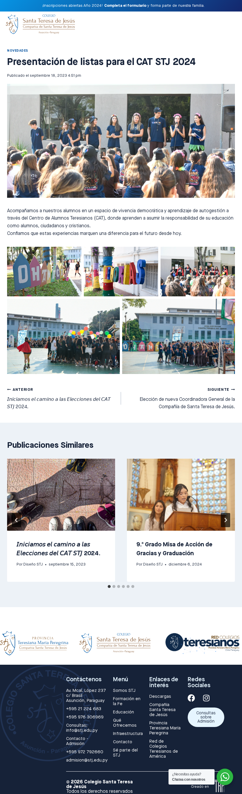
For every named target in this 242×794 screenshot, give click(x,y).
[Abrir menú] (229, 22)
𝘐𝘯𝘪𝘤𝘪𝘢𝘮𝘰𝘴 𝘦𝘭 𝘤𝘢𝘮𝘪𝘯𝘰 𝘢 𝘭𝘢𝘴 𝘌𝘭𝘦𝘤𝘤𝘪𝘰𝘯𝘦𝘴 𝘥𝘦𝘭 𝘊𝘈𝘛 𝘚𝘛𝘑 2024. (59, 399)
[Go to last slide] (16, 520)
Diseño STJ (33, 564)
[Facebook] (191, 698)
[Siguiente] (225, 520)
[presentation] (61, 495)
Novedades (17, 51)
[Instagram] (206, 698)
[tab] (109, 586)
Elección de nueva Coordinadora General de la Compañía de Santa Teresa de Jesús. (187, 399)
